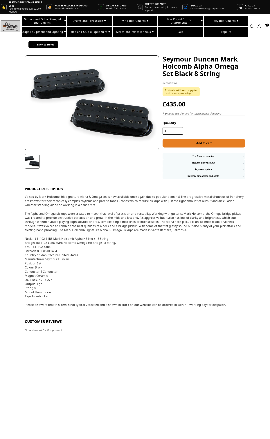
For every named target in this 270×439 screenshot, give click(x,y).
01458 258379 (252, 8)
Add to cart (204, 143)
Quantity (169, 123)
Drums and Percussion (89, 20)
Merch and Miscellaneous (135, 32)
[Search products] (251, 26)
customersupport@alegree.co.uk (207, 8)
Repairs (226, 32)
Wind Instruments (135, 20)
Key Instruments (226, 20)
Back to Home (43, 44)
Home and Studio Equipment (89, 32)
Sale (180, 32)
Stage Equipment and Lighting (44, 32)
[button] (204, 83)
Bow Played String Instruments (185, 20)
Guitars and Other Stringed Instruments (45, 20)
